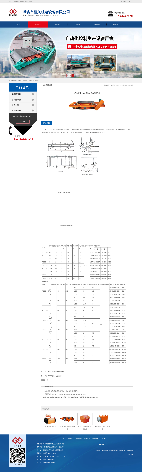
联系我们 (116, 24)
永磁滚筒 (18, 80)
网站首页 (114, 85)
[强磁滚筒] (16, 441)
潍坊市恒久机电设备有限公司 (54, 444)
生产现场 (58, 24)
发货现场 (77, 24)
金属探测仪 (16, 110)
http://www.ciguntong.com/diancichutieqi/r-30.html (69, 394)
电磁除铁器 (16, 94)
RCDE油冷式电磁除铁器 (55, 376)
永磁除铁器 (16, 100)
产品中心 (38, 24)
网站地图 (123, 1)
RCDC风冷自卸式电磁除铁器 (56, 372)
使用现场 (97, 24)
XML (130, 1)
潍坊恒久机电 (55, 391)
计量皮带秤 (130, 450)
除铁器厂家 (122, 450)
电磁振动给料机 (113, 450)
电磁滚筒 (31, 80)
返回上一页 (44, 380)
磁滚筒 (37, 80)
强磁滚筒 (25, 80)
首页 (18, 24)
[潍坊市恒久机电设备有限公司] (71, 53)
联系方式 (23, 121)
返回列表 (87, 383)
